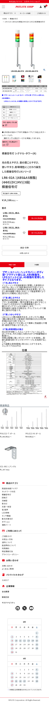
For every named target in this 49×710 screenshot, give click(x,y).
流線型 (4, 500)
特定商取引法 (7, 551)
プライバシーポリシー (10, 554)
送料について (7, 542)
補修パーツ (6, 525)
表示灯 (4, 503)
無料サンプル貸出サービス (10, 143)
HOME (5, 19)
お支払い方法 (7, 539)
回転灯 (4, 497)
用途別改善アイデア (10, 488)
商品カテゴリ (8, 13)
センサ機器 (6, 515)
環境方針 (5, 597)
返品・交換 (24, 247)
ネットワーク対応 (8, 491)
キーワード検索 (25, 13)
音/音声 (5, 509)
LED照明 (5, 512)
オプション (6, 522)
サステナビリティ (8, 602)
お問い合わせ (7, 565)
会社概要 (5, 591)
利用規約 (5, 548)
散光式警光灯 (7, 519)
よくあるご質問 (8, 569)
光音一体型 (6, 506)
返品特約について (9, 545)
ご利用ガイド (41, 13)
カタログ (5, 580)
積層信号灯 (14, 19)
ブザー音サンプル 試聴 (10, 123)
